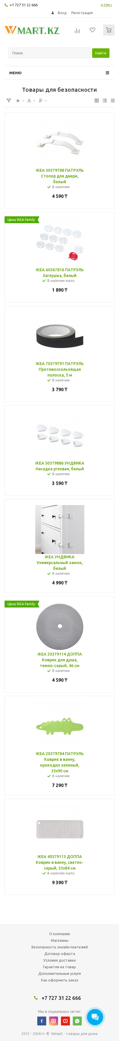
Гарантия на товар (59, 967)
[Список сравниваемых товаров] (77, 32)
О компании (59, 934)
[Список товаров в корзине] (109, 34)
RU (109, 5)
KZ (103, 5)
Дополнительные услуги (59, 973)
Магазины (59, 940)
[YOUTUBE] (65, 1021)
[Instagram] (53, 1021)
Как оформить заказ (59, 980)
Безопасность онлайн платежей (59, 947)
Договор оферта (59, 954)
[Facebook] (41, 1021)
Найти (100, 53)
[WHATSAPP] (77, 1021)
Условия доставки (59, 960)
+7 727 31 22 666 (24, 5)
